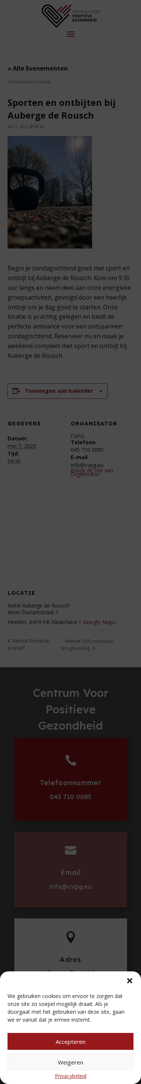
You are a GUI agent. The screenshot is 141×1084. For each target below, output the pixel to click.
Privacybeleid (70, 1075)
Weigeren (70, 1062)
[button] (129, 980)
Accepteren (70, 1041)
